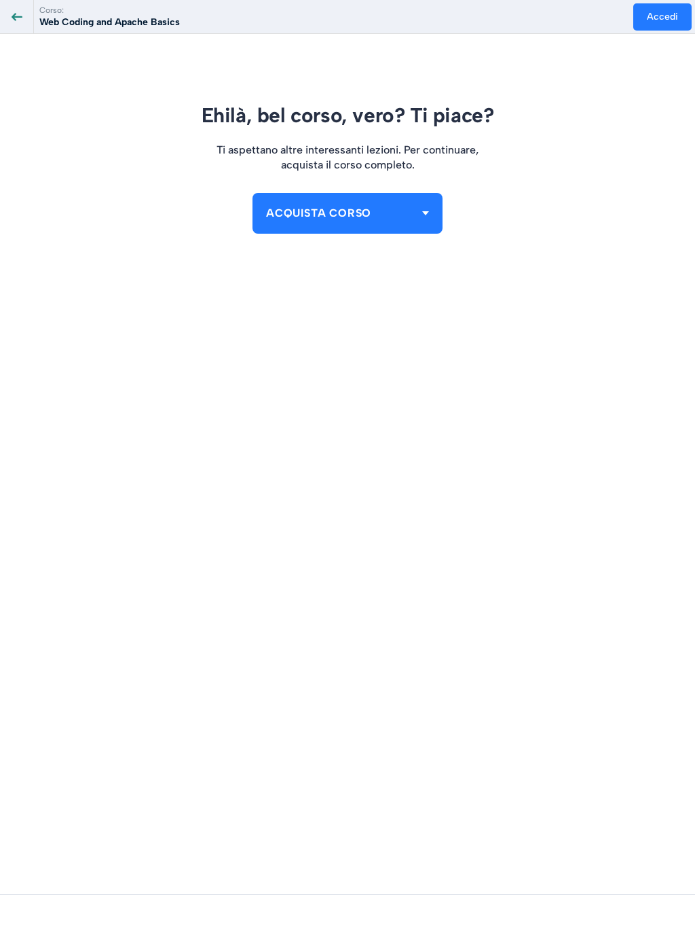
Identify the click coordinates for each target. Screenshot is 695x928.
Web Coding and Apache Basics (109, 22)
